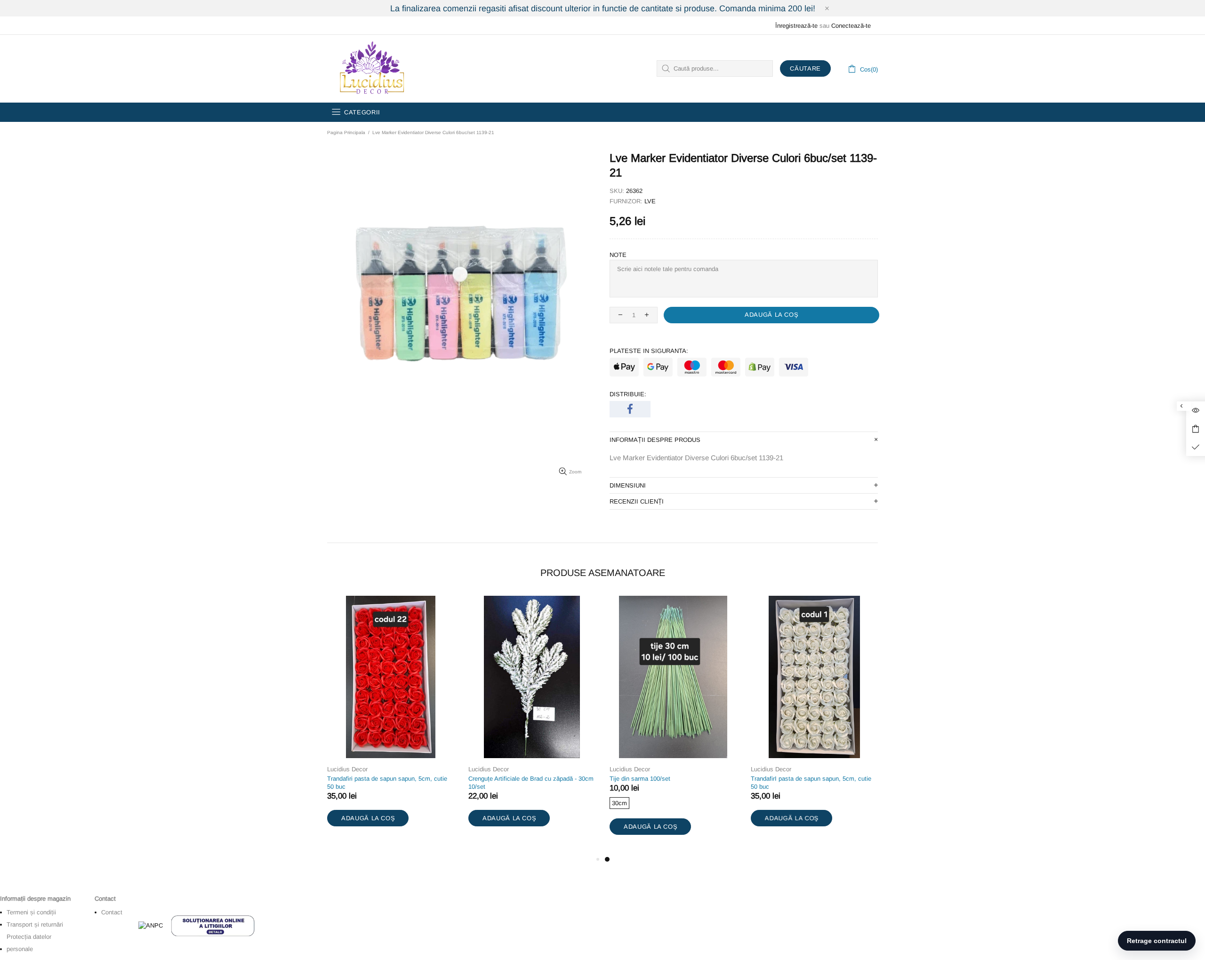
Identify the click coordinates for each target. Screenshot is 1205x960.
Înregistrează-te (796, 25)
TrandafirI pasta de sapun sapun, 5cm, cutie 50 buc (811, 782)
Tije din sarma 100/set (640, 778)
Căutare (805, 68)
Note (618, 254)
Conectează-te (851, 25)
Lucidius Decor (371, 69)
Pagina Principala (346, 132)
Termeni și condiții (31, 912)
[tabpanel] (673, 725)
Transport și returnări (35, 924)
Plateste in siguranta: (649, 350)
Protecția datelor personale (29, 942)
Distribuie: (628, 394)
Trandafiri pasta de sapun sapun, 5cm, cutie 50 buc (387, 782)
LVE (650, 201)
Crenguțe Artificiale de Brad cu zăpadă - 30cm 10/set (531, 782)
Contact (111, 912)
